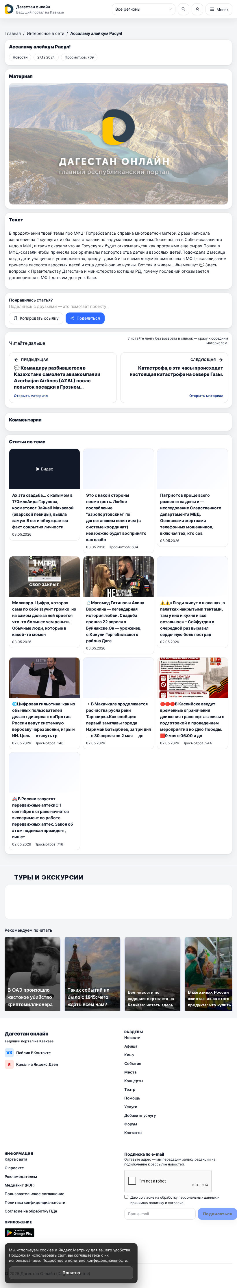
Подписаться (217, 1213)
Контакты (133, 1132)
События (132, 1063)
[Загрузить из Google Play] (19, 1232)
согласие (176, 1203)
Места (130, 1072)
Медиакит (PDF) (20, 1185)
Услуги (130, 1106)
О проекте (14, 1167)
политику (156, 1203)
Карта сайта (16, 1159)
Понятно (71, 1272)
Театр (129, 1089)
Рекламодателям (21, 1176)
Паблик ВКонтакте (28, 1052)
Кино (129, 1054)
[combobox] (141, 9)
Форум (130, 1124)
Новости (132, 1037)
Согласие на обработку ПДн (31, 1211)
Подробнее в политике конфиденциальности (84, 1260)
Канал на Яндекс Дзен (33, 1064)
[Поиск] (183, 9)
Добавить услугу (140, 1115)
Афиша (130, 1046)
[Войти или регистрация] (197, 9)
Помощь (132, 1098)
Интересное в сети (45, 33)
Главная (13, 33)
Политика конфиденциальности (35, 1202)
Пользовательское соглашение (34, 1193)
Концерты (133, 1080)
